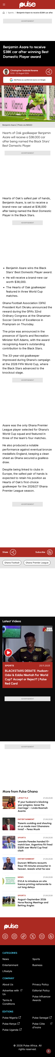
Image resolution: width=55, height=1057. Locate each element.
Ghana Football (11, 562)
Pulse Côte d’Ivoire (38, 1025)
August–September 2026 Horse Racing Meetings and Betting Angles (33, 902)
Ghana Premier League (37, 562)
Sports (11, 12)
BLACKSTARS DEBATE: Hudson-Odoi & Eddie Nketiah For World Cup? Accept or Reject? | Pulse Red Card (27, 677)
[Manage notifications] (48, 1051)
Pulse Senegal (40, 1017)
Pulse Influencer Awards (41, 998)
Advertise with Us (10, 992)
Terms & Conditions (8, 1002)
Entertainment (26, 819)
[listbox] (27, 693)
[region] (27, 693)
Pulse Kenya (9, 1023)
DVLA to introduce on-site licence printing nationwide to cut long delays (34, 884)
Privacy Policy (40, 984)
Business (37, 965)
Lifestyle (23, 798)
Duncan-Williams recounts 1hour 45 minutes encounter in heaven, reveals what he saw (34, 865)
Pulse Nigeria (10, 1017)
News (21, 877)
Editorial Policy (41, 990)
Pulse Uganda (10, 1029)
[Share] (49, 72)
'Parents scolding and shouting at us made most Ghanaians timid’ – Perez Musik (34, 826)
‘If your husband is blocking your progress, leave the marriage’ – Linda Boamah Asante (33, 806)
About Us (7, 984)
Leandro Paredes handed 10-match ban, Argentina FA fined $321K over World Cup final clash (35, 846)
